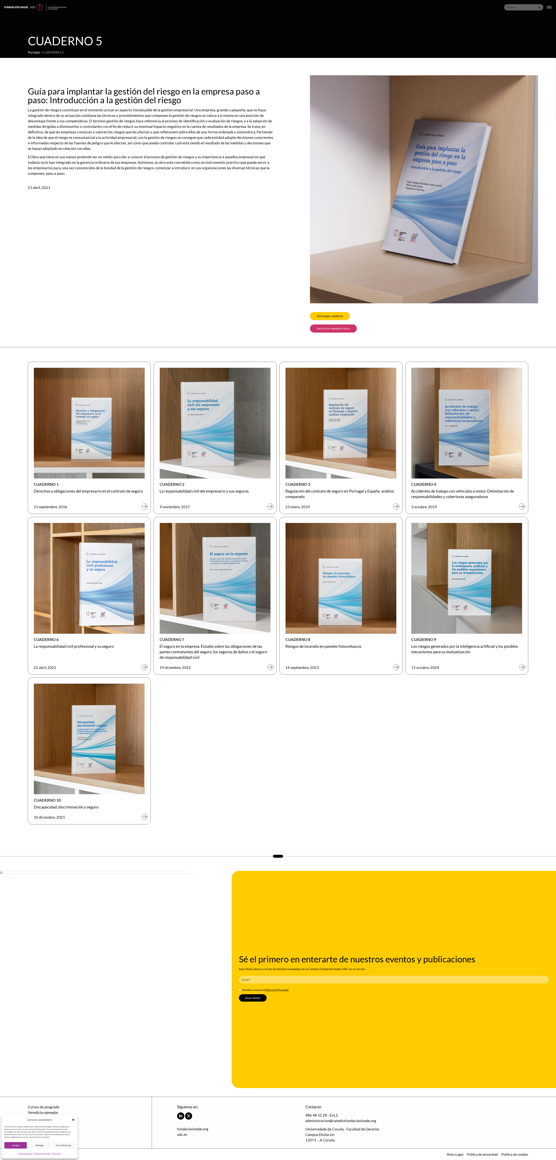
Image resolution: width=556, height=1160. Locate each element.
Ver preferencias (63, 1145)
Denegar (39, 1145)
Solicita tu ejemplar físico (333, 328)
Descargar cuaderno (330, 316)
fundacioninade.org (192, 1129)
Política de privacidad (42, 1153)
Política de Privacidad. (276, 989)
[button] (73, 1119)
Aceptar (15, 1145)
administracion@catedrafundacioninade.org (340, 1120)
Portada (34, 52)
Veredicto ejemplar (43, 1112)
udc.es (182, 1134)
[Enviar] (539, 7)
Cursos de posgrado (43, 1107)
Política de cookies (26, 1153)
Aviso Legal (56, 1153)
